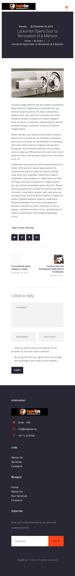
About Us (16, 457)
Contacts (16, 466)
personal (29, 227)
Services (16, 462)
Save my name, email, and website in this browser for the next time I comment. (34, 349)
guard (21, 227)
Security (23, 26)
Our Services (19, 496)
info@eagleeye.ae (27, 429)
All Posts (38, 40)
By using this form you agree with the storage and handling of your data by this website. (38, 359)
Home (28, 40)
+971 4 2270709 (26, 435)
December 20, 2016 (43, 26)
